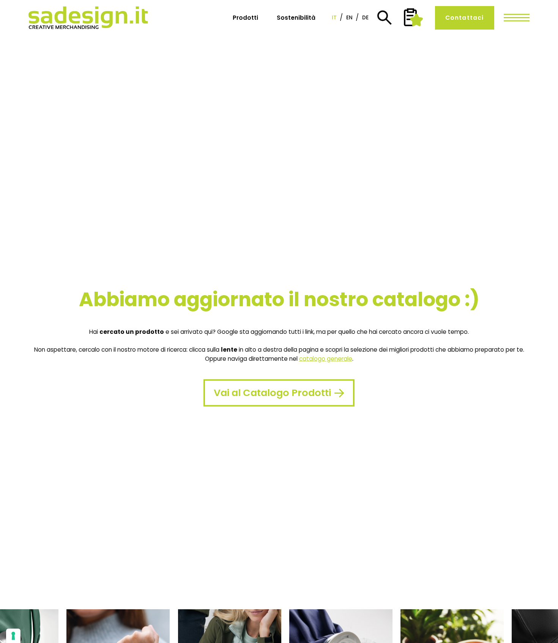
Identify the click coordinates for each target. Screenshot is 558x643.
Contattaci (464, 18)
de (365, 18)
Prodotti (245, 18)
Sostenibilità (296, 18)
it (334, 18)
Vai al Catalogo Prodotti (272, 392)
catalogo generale (325, 359)
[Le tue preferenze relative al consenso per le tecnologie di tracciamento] (13, 636)
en (349, 18)
